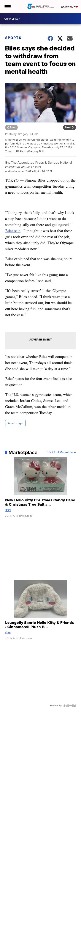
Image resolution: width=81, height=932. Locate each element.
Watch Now (68, 6)
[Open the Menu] (7, 6)
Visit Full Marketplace (62, 452)
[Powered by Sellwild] (69, 705)
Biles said (13, 230)
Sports (13, 38)
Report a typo (15, 423)
